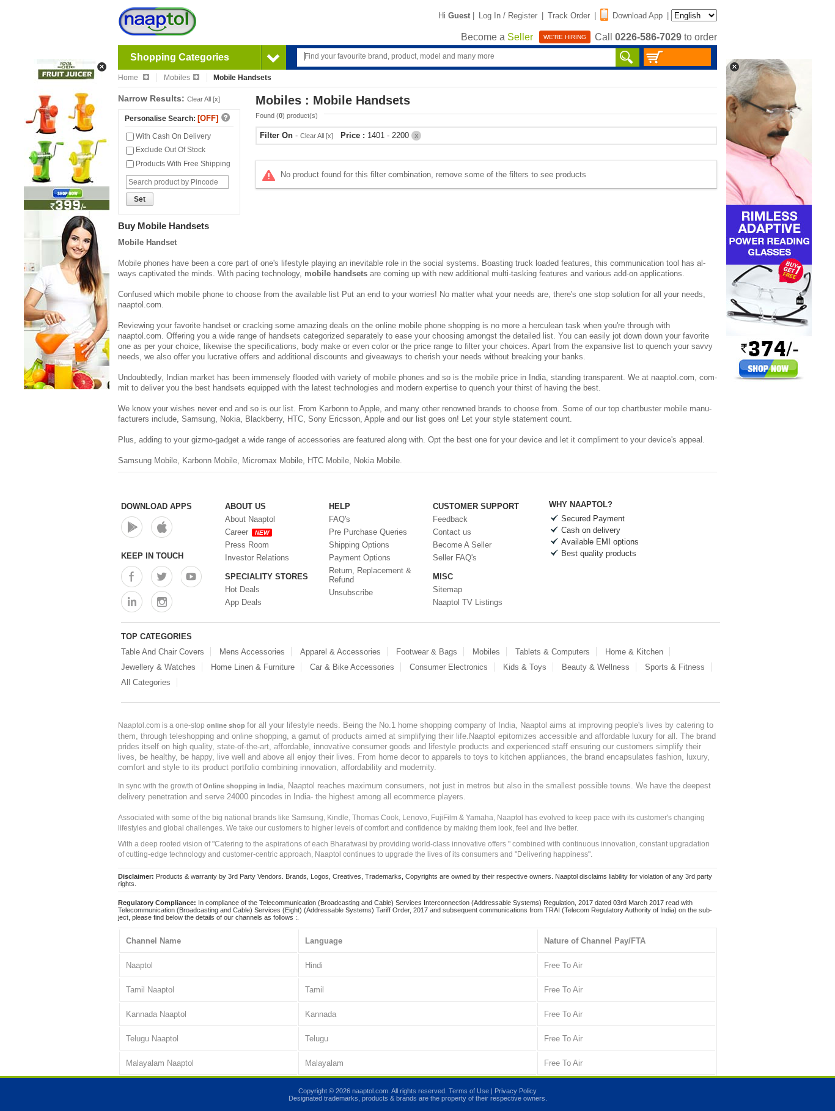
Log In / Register (508, 15)
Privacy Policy (516, 1090)
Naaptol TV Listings (467, 602)
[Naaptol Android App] (131, 527)
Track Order (569, 15)
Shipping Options (359, 544)
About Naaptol (250, 519)
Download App (637, 15)
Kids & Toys (524, 667)
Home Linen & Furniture (253, 667)
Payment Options (360, 557)
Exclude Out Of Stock (169, 149)
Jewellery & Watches (158, 667)
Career (247, 532)
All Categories (146, 682)
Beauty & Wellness (596, 667)
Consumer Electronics (449, 667)
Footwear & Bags (426, 651)
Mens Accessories (252, 651)
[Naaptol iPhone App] (161, 527)
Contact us (452, 532)
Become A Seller (462, 544)
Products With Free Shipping (182, 164)
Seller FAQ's (455, 557)
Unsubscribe (351, 592)
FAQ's (339, 519)
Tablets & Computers (552, 651)
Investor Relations (257, 557)
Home (129, 77)
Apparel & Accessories (340, 651)
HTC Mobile (328, 460)
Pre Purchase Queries (368, 532)
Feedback (450, 519)
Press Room (247, 544)
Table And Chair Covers (162, 651)
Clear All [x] (203, 99)
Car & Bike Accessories (352, 667)
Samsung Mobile (147, 460)
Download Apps (156, 506)
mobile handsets (335, 273)
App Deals (243, 602)
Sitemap (447, 589)
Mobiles (177, 77)
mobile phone (200, 294)
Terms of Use (469, 1090)
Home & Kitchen (634, 651)
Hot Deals (242, 589)
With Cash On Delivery (172, 136)
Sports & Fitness (675, 667)
